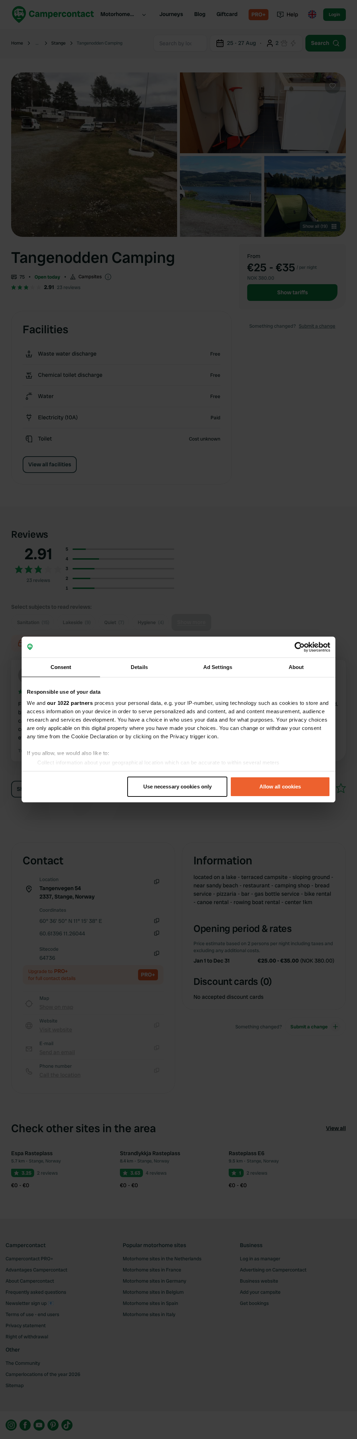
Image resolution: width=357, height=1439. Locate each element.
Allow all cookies (280, 786)
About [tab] (296, 667)
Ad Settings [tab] (217, 667)
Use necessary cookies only (177, 786)
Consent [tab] (61, 667)
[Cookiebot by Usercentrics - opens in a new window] (299, 647)
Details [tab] (139, 667)
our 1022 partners (70, 703)
